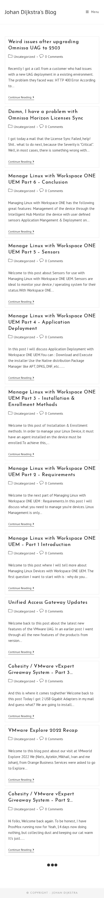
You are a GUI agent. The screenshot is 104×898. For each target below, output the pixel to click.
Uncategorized (24, 56)
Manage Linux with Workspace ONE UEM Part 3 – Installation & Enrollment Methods (52, 398)
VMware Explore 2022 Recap (43, 730)
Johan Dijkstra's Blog (30, 12)
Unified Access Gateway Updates (48, 602)
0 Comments (54, 56)
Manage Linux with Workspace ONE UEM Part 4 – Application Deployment (52, 322)
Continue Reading (21, 98)
